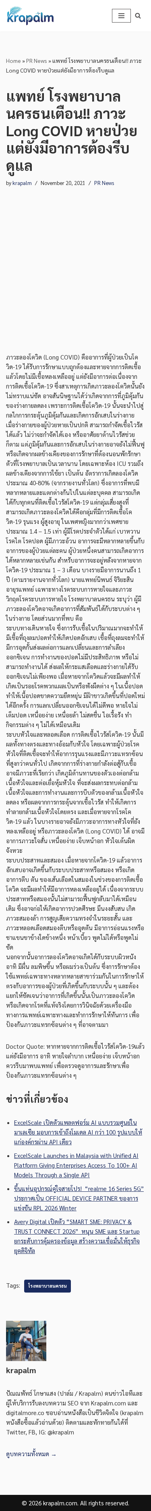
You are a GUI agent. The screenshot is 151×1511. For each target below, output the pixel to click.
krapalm (22, 182)
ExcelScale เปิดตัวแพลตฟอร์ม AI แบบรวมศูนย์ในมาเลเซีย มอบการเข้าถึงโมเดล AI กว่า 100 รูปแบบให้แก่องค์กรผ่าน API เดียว (78, 1131)
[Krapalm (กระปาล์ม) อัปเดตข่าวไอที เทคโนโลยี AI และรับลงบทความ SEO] (30, 16)
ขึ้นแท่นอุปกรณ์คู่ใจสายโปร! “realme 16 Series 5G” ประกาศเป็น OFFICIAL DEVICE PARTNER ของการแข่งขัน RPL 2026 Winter (79, 1198)
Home (13, 60)
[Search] (138, 15)
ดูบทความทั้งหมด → (31, 1453)
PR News (36, 60)
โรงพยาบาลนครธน (47, 1286)
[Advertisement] (75, 262)
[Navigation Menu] (121, 16)
